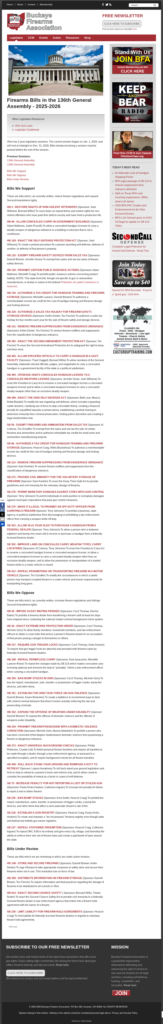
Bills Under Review (18, 179)
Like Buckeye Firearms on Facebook (103, 4)
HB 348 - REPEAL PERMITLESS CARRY (31, 659)
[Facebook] (2, 504)
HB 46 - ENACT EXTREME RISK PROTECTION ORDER (40, 626)
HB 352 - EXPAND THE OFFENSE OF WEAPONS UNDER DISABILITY (49, 712)
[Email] (2, 519)
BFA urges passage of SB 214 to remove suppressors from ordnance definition (133, 185)
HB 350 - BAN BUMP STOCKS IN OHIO (30, 678)
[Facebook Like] (2, 509)
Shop (87, 37)
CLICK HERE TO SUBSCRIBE (122, 23)
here (135, 29)
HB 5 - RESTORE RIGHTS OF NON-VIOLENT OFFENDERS (42, 207)
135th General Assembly (21, 164)
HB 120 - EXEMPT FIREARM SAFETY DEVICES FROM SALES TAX (47, 255)
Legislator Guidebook (27, 129)
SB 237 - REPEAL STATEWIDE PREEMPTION (34, 827)
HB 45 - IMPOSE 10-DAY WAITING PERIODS (33, 611)
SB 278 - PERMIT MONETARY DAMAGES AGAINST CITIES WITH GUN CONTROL (55, 492)
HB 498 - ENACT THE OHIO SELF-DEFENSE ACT (36, 397)
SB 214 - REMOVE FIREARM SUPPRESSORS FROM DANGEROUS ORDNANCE (55, 462)
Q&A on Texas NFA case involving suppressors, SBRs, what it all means (131, 197)
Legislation (16, 37)
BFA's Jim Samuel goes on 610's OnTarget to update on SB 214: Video (133, 221)
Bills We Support (16, 171)
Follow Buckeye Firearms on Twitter (107, 4)
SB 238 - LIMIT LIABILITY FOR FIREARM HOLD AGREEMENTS (44, 911)
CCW (31, 37)
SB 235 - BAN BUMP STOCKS (25, 798)
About (20, 4)
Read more (62, 965)
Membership (46, 4)
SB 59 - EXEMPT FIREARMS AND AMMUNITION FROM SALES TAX (47, 424)
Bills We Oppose (16, 175)
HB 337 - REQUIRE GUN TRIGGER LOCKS (32, 644)
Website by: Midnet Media (81, 1021)
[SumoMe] (2, 524)
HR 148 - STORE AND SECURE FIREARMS (33, 863)
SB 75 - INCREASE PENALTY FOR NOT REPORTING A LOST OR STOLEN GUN (54, 783)
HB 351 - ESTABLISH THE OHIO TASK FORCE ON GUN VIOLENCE (47, 693)
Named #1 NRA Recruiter (126, 290)
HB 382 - (12, 341)
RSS (110, 4)
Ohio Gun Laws (23, 125)
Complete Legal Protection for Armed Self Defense (129, 248)
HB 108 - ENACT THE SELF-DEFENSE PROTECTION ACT (42, 240)
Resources (72, 37)
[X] (2, 514)
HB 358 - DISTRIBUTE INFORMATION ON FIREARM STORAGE (44, 878)
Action (57, 37)
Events (43, 37)
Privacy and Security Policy (124, 1013)
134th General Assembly (21, 160)
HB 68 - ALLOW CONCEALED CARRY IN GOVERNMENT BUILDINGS (48, 221)
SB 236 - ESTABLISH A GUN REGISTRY (31, 812)
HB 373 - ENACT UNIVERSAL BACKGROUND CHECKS (40, 745)
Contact (31, 4)
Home (10, 4)
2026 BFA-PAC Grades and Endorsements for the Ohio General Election (130, 209)
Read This (143, 250)
